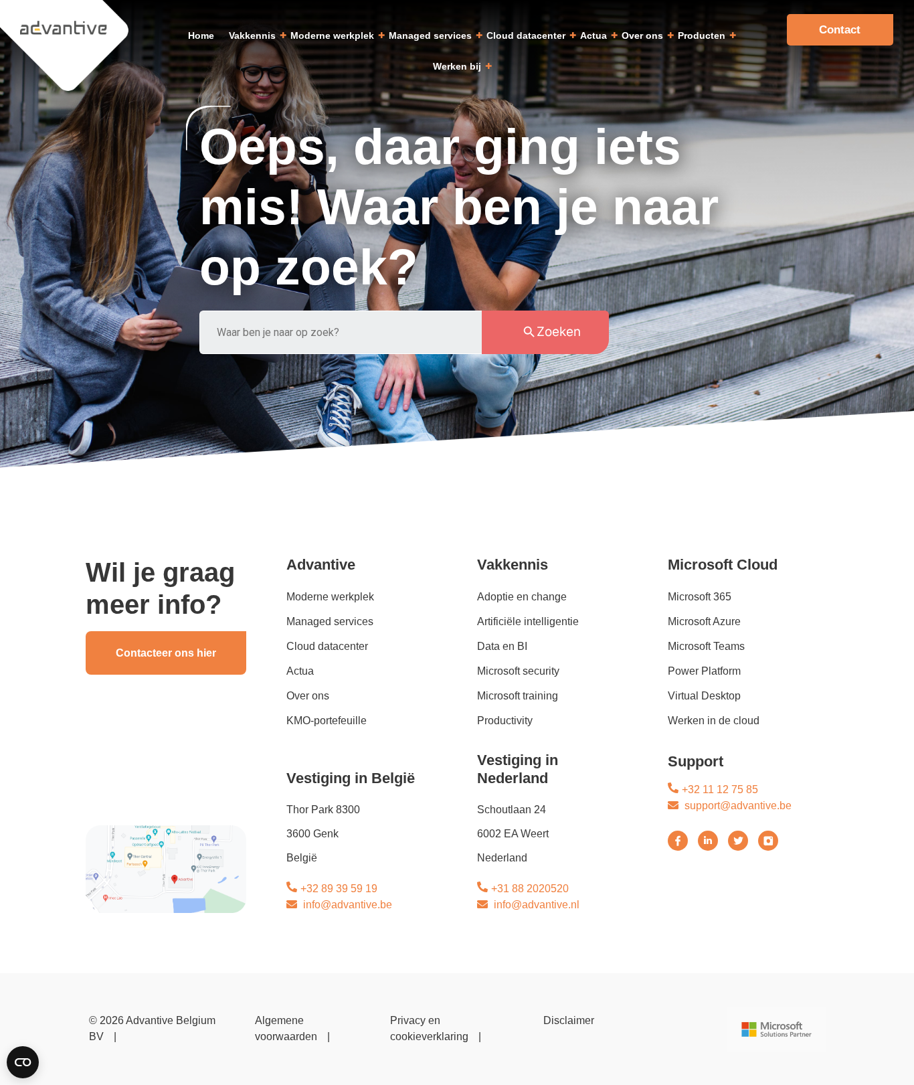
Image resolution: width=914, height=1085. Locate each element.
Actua (593, 35)
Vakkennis (252, 35)
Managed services (430, 35)
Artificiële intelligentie (528, 621)
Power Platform (704, 671)
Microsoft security (518, 671)
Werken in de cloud (713, 720)
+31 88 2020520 (530, 888)
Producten (701, 35)
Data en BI (502, 646)
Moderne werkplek (332, 35)
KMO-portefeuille (326, 720)
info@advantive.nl (536, 904)
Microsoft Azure (704, 621)
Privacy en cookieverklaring (429, 1028)
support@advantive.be (738, 805)
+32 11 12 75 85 (720, 789)
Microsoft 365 (699, 596)
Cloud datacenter (525, 35)
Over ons (642, 35)
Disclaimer (568, 1020)
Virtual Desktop (704, 695)
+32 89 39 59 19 (338, 888)
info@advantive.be (347, 904)
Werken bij (457, 66)
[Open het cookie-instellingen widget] (23, 1062)
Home (201, 35)
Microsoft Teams (706, 646)
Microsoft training (517, 695)
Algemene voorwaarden (286, 1028)
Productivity (505, 720)
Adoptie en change (522, 596)
